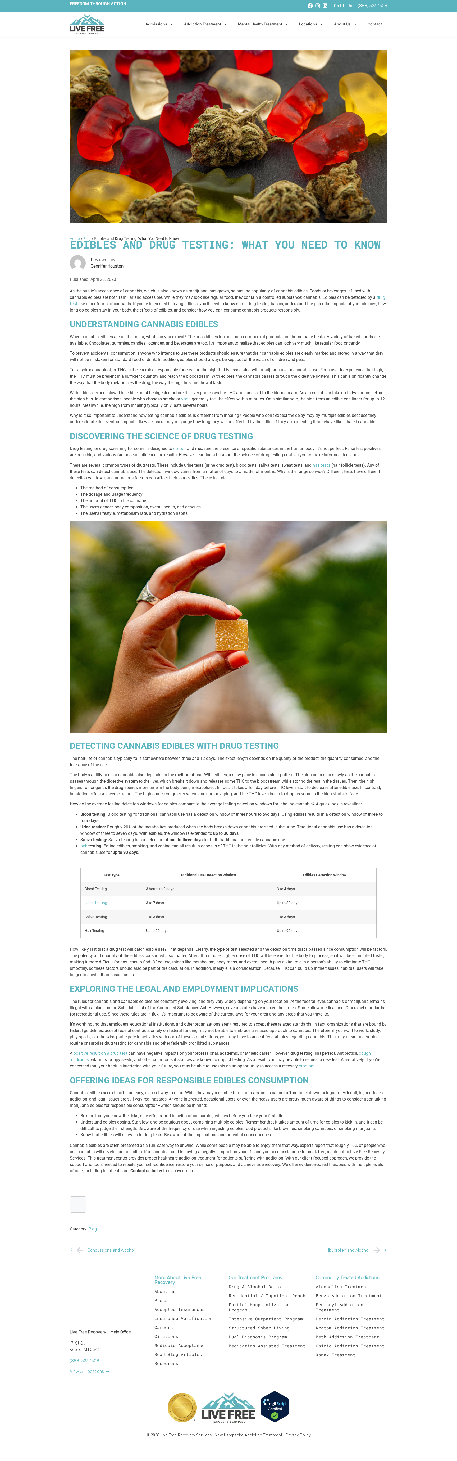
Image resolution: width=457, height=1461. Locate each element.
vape (186, 399)
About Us (342, 24)
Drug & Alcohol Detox (255, 1286)
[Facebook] (310, 6)
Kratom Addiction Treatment (350, 1328)
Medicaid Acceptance (179, 1345)
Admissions (156, 24)
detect (179, 448)
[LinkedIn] (325, 6)
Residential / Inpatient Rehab (267, 1295)
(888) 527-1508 (372, 5)
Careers (163, 1327)
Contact (375, 24)
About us (165, 1291)
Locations (308, 24)
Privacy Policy (298, 1435)
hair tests (321, 465)
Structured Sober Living (259, 1328)
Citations (166, 1336)
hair (83, 846)
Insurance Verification (183, 1318)
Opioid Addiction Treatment (350, 1346)
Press (161, 1300)
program (306, 1066)
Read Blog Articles (178, 1354)
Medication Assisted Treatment (267, 1346)
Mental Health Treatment (260, 24)
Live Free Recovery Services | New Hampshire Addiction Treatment (221, 1435)
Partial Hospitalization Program (259, 1307)
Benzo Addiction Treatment (349, 1295)
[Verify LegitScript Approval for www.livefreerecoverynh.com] (274, 1421)
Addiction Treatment (202, 24)
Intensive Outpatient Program (266, 1319)
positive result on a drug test (100, 1053)
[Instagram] (317, 6)
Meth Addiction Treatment (347, 1337)
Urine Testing (96, 903)
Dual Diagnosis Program (258, 1337)
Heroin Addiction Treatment (350, 1319)
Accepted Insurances (179, 1309)
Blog (93, 1229)
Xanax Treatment (335, 1355)
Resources (166, 1363)
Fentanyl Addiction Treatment (339, 1307)
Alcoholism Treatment (342, 1286)
